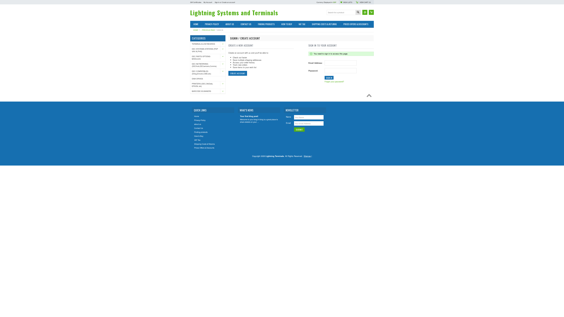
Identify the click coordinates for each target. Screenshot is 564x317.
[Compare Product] (364, 12)
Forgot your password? (334, 81)
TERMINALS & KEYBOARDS (203, 44)
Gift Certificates (195, 2)
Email (288, 123)
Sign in (217, 2)
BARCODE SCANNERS (201, 91)
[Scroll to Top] (370, 96)
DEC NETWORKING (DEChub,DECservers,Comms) (204, 65)
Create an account (228, 2)
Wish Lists (347, 2)
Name (288, 116)
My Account (208, 2)
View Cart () (365, 2)
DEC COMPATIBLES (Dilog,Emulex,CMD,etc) (201, 72)
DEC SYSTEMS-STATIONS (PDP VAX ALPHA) (205, 50)
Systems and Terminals (234, 12)
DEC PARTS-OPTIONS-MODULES (201, 57)
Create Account (237, 73)
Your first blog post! (249, 116)
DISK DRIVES (197, 78)
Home (195, 30)
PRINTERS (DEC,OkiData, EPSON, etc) (202, 84)
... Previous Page (207, 30)
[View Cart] (371, 12)
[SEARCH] (358, 12)
